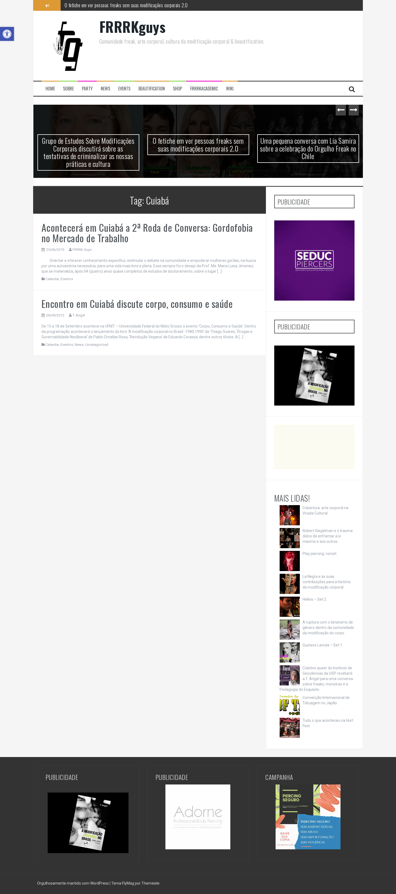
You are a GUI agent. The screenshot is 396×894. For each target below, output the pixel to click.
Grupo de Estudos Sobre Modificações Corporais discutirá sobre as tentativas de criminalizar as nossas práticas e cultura (88, 152)
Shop (177, 89)
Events (124, 89)
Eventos (67, 279)
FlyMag (128, 883)
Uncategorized (96, 345)
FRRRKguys (132, 26)
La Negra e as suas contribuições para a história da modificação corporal (326, 581)
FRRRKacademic (204, 89)
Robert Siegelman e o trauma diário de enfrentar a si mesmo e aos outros (328, 536)
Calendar (52, 279)
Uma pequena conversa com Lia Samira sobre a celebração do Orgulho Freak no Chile (308, 148)
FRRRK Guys (82, 250)
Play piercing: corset (319, 553)
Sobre (68, 89)
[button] (7, 34)
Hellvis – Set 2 (314, 599)
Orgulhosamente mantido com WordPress (73, 883)
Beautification (151, 89)
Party (87, 89)
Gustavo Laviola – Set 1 (322, 645)
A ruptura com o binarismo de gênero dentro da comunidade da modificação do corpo (328, 627)
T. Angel (78, 315)
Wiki (230, 89)
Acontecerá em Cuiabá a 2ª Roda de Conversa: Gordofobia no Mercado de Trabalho (147, 232)
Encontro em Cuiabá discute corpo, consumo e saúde (137, 303)
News (105, 89)
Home (50, 89)
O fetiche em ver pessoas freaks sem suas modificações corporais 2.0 (126, 5)
